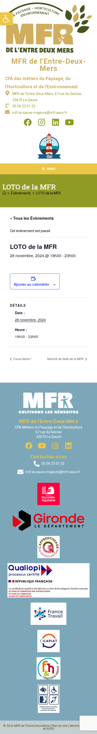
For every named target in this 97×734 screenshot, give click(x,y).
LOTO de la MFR (48, 193)
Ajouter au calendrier (31, 284)
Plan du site (59, 726)
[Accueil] (4, 193)
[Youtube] (69, 122)
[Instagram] (42, 122)
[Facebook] (28, 122)
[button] (6, 18)
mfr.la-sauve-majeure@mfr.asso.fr (39, 113)
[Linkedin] (55, 122)
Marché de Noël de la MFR (65, 359)
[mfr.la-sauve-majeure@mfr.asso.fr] (7, 112)
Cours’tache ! (22, 359)
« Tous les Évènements (32, 218)
